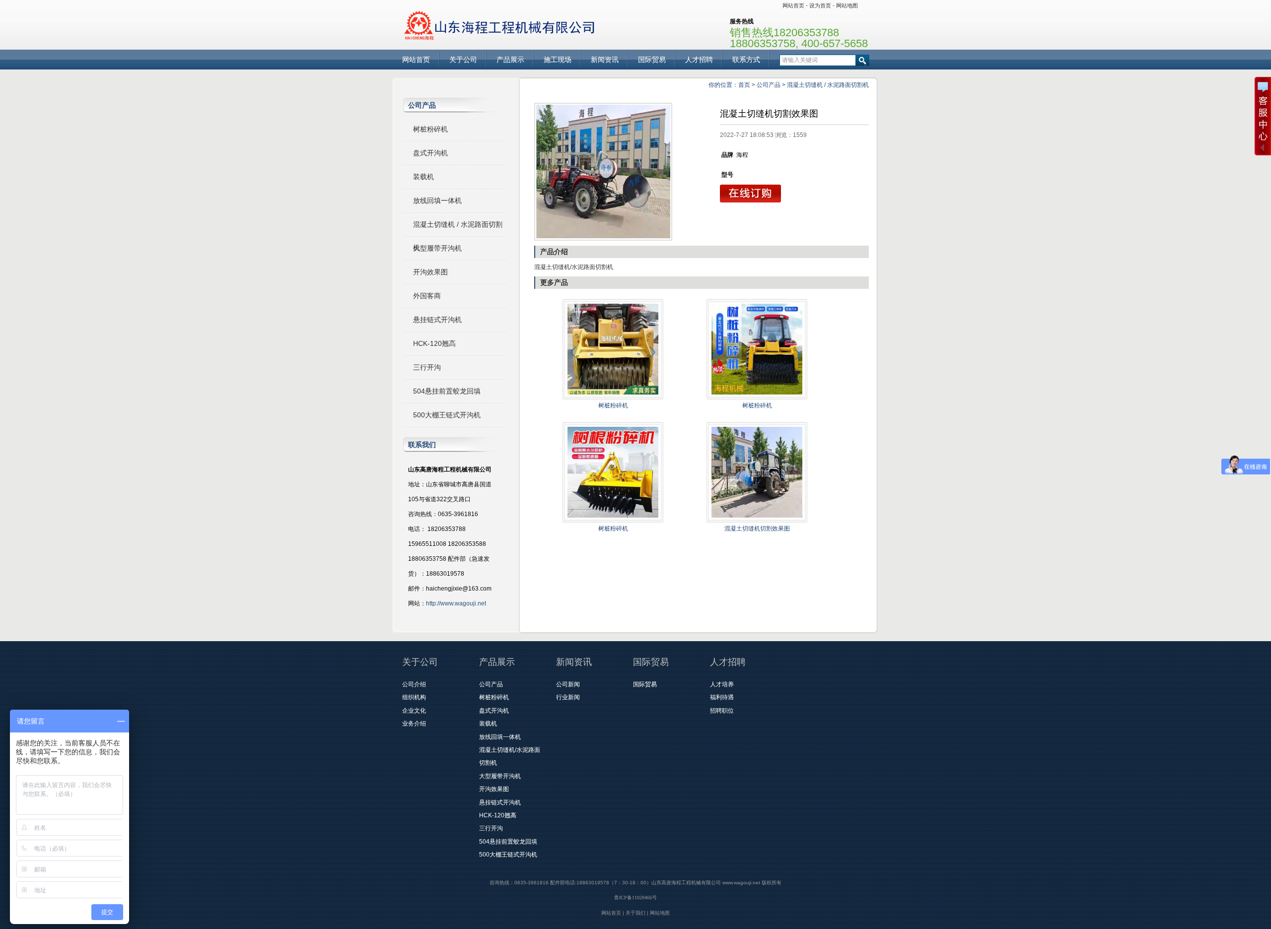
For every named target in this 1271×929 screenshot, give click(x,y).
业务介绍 (414, 723)
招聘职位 (722, 710)
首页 (744, 84)
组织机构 (414, 697)
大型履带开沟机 (437, 248)
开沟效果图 (430, 272)
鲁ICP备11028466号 (635, 897)
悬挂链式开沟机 (437, 320)
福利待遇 (722, 697)
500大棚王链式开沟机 (447, 415)
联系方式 (746, 60)
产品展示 (510, 60)
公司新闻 (568, 684)
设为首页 (820, 5)
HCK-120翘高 (434, 343)
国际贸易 (652, 60)
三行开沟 (427, 367)
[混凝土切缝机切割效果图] (603, 172)
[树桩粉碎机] (613, 397)
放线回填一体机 (437, 200)
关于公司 (463, 60)
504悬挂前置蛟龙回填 (447, 391)
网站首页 (793, 5)
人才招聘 (699, 60)
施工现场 (557, 60)
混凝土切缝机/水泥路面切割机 (573, 267)
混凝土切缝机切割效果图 (757, 528)
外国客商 (427, 296)
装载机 (423, 177)
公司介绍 (414, 684)
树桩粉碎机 (430, 129)
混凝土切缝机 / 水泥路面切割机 (828, 84)
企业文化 (414, 710)
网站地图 (847, 5)
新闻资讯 (605, 60)
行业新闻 (568, 697)
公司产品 (768, 84)
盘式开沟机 (430, 153)
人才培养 (722, 684)
